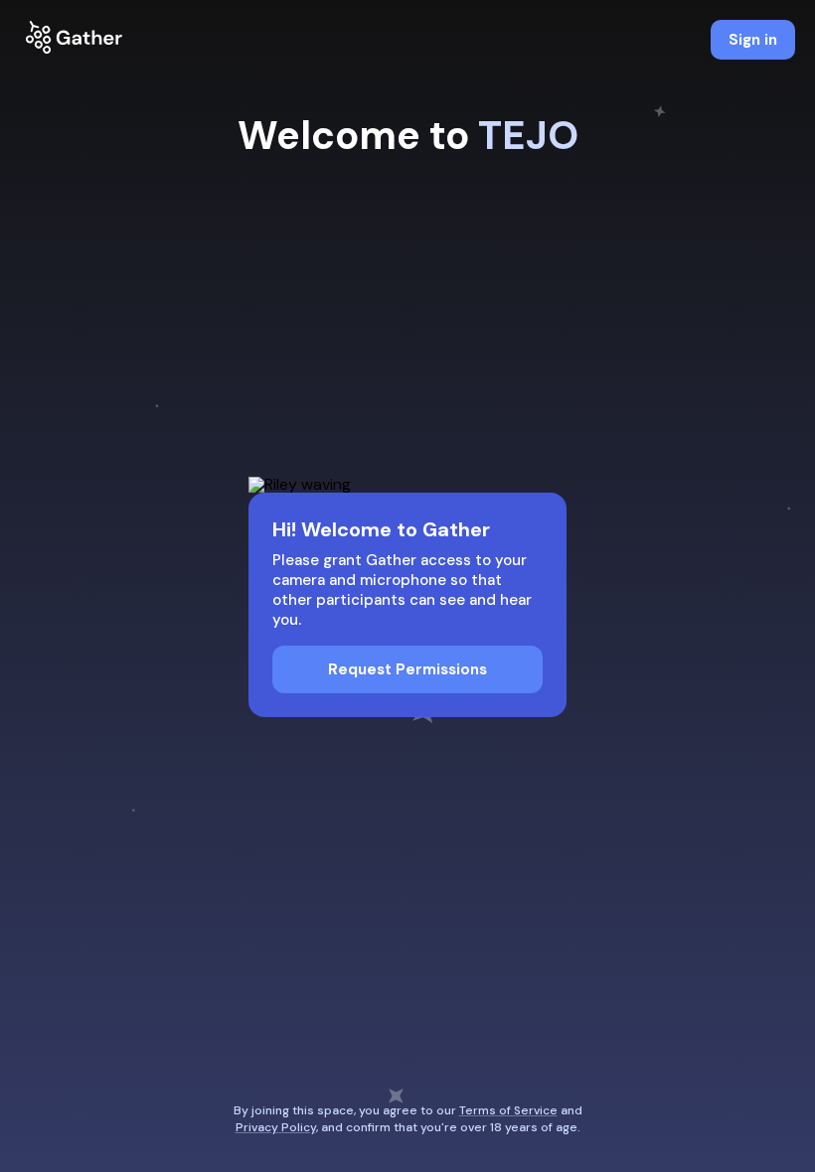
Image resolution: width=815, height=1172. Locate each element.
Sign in (753, 40)
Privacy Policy (276, 1127)
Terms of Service (508, 1110)
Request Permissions (407, 669)
